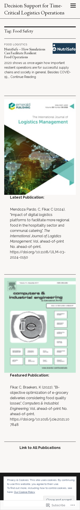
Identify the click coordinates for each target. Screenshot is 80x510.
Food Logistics (15, 44)
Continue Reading (23, 77)
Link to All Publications (40, 448)
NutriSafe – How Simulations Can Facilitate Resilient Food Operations (24, 53)
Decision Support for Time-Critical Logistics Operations (34, 9)
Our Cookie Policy (24, 492)
